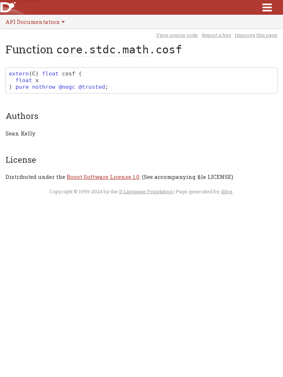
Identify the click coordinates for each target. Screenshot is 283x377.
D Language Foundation (145, 191)
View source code (177, 35)
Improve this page (256, 35)
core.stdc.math (102, 49)
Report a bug (216, 35)
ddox (227, 191)
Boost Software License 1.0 (103, 176)
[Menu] (267, 7)
